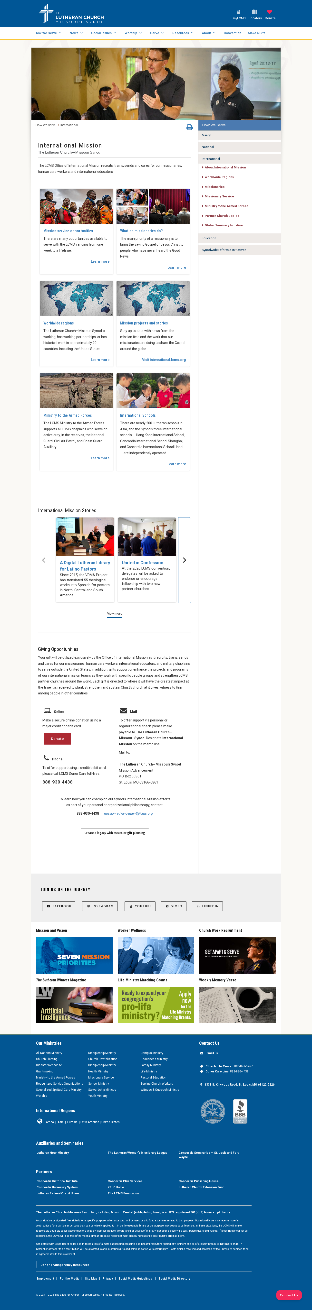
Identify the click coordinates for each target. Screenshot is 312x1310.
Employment (45, 1278)
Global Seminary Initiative (224, 225)
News (74, 33)
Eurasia (72, 1122)
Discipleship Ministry (102, 1053)
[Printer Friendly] (189, 128)
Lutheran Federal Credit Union (58, 1193)
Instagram (103, 906)
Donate (57, 738)
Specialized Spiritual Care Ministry (59, 1089)
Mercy (206, 135)
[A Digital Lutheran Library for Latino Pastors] (85, 536)
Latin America (89, 1122)
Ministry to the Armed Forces (67, 415)
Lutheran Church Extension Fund (201, 1187)
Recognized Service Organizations (59, 1083)
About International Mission (225, 167)
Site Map (91, 1278)
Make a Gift (256, 33)
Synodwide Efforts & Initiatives (224, 250)
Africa (50, 1122)
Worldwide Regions (219, 177)
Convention (232, 33)
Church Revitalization (102, 1059)
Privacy (108, 1278)
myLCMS (239, 18)
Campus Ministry (152, 1053)
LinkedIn (210, 906)
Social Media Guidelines (135, 1278)
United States (110, 1122)
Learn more (100, 261)
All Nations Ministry (49, 1053)
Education (209, 238)
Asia (61, 1122)
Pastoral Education (153, 1077)
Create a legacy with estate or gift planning (115, 833)
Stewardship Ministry (102, 1089)
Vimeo (177, 906)
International (69, 125)
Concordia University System (57, 1187)
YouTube (143, 906)
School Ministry (98, 1083)
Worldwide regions (58, 323)
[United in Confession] (147, 536)
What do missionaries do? (141, 231)
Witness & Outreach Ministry (160, 1089)
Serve (154, 33)
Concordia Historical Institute (57, 1181)
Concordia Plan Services (125, 1181)
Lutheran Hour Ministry (53, 1152)
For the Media (69, 1278)
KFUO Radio (116, 1187)
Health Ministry (98, 1071)
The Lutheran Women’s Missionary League (137, 1152)
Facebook (62, 906)
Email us (212, 1053)
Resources (180, 33)
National (208, 147)
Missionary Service (219, 196)
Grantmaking (44, 1071)
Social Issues (101, 33)
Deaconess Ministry (154, 1059)
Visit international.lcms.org (164, 360)
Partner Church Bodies (222, 216)
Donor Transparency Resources (64, 1265)
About (206, 33)
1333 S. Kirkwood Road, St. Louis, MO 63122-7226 (239, 1084)
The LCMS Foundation (123, 1193)
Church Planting (47, 1059)
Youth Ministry (97, 1096)
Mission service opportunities (68, 231)
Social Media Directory (174, 1278)
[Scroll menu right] (184, 560)
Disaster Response (49, 1065)
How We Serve (46, 33)
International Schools (138, 415)
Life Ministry (149, 1071)
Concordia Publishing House (199, 1181)
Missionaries (214, 187)
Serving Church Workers (157, 1083)
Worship (131, 33)
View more (114, 613)
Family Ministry (151, 1065)
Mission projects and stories (144, 323)
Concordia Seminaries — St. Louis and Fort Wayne (209, 1155)
